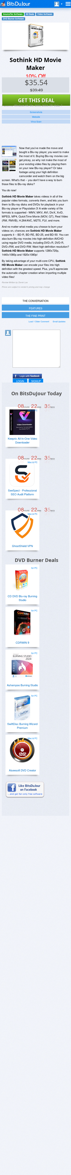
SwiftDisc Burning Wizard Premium (22, 726)
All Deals (30, 14)
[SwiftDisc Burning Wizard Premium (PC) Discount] (22, 706)
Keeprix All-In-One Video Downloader (22, 440)
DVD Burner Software (13, 18)
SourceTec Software (13, 14)
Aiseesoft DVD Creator (22, 770)
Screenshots (36, 112)
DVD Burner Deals (36, 560)
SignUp (36, 381)
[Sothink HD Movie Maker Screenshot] (9, 151)
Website (36, 116)
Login (20, 381)
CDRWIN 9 (22, 642)
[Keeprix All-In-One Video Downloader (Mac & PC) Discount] (22, 421)
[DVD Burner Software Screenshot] (9, 165)
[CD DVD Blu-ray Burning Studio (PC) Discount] (22, 578)
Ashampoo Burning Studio (22, 685)
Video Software (44, 14)
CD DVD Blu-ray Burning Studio (22, 598)
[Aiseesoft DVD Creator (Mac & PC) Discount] (22, 749)
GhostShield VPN (22, 546)
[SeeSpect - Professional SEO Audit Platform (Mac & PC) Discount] (22, 473)
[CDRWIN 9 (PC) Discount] (22, 621)
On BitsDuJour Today (36, 393)
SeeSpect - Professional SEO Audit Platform (22, 492)
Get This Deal (36, 100)
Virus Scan (36, 121)
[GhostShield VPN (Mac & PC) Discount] (22, 524)
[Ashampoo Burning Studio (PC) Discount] (22, 663)
